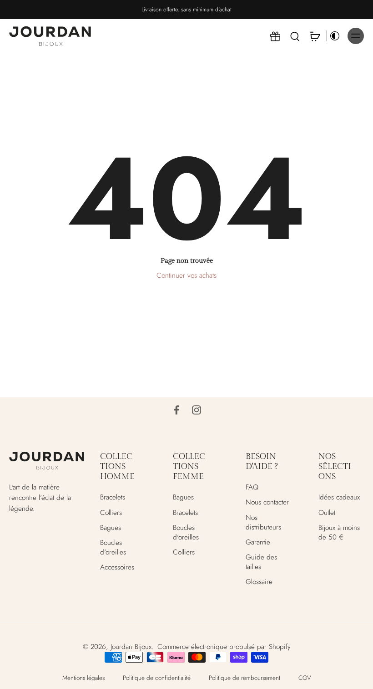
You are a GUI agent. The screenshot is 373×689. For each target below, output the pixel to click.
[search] (295, 36)
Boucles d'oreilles (113, 547)
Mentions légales (83, 677)
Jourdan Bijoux (131, 646)
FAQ (252, 487)
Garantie (258, 542)
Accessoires (117, 567)
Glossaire (259, 582)
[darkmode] (335, 35)
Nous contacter (267, 502)
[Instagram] (196, 410)
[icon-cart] (315, 36)
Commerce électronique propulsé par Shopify (224, 646)
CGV (304, 677)
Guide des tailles (261, 562)
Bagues (110, 527)
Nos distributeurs (263, 522)
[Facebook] (176, 410)
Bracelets (112, 497)
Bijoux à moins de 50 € (339, 532)
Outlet (326, 512)
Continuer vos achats (186, 275)
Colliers (111, 512)
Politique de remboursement (244, 677)
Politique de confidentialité (157, 677)
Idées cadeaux (339, 497)
